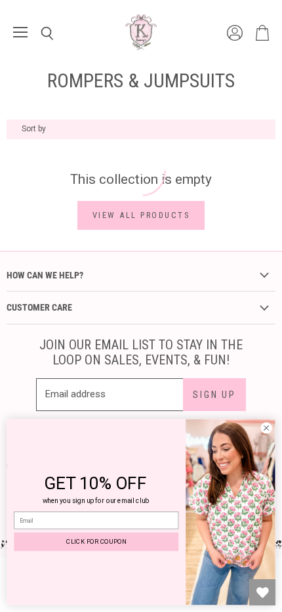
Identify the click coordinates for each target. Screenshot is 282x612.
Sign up (214, 394)
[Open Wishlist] (262, 592)
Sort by (34, 129)
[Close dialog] (266, 428)
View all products (141, 215)
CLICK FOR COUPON (96, 541)
